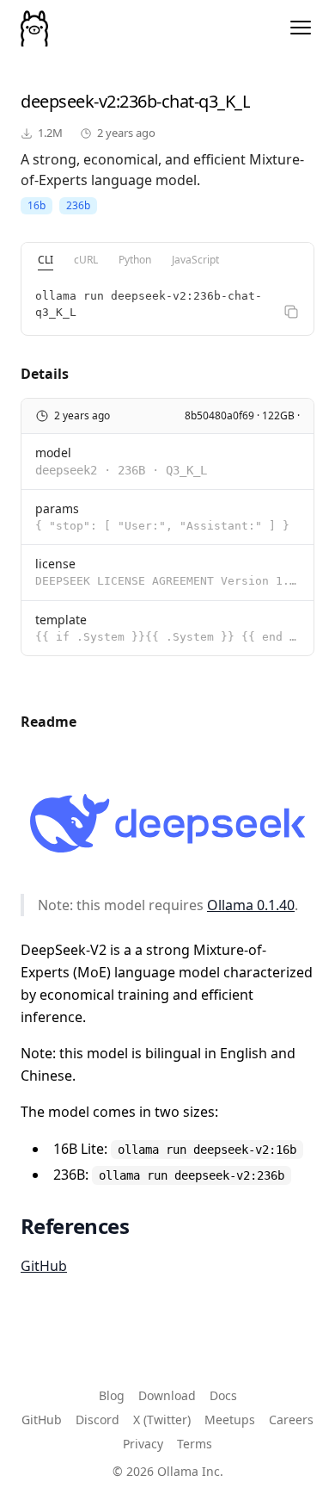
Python (135, 259)
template (61, 619)
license (55, 563)
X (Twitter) (162, 1419)
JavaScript (195, 259)
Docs (223, 1395)
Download (167, 1395)
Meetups (229, 1419)
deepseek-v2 (68, 101)
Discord (97, 1419)
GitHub (44, 1265)
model (53, 452)
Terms (194, 1443)
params (57, 508)
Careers (291, 1419)
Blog (112, 1395)
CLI (45, 259)
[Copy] (291, 311)
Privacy (143, 1443)
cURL (86, 259)
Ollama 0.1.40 (251, 905)
